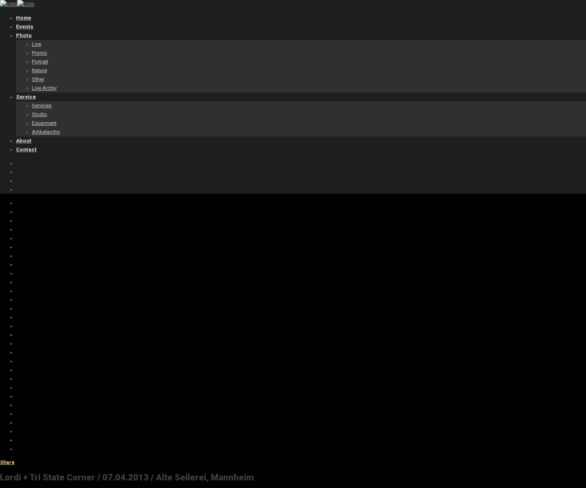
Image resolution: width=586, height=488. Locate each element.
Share (7, 462)
